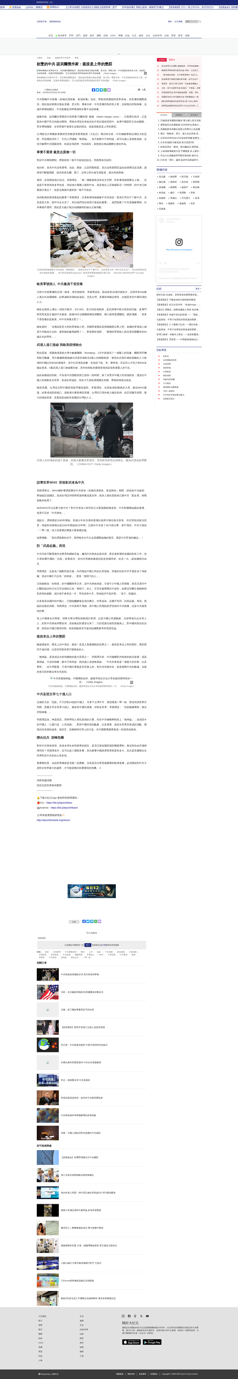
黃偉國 (162, 187)
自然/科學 (157, 35)
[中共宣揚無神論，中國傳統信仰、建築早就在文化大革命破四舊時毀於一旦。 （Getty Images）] (91, 680)
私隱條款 (154, 1374)
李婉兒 (173, 198)
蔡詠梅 (196, 187)
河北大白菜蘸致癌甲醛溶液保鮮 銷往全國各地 (180, 155)
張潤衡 (182, 192)
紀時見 (166, 356)
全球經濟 (57, 952)
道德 (47, 952)
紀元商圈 (178, 21)
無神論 (64, 957)
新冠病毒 (121, 952)
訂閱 (104, 945)
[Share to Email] (109, 90)
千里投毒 (111, 955)
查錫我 (182, 203)
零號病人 (90, 955)
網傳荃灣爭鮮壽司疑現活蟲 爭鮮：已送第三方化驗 (181, 70)
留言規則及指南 (42, 938)
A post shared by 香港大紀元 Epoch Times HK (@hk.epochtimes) (187, 278)
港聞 (85, 35)
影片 (40, 1321)
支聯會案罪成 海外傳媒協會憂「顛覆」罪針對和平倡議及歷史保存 (181, 92)
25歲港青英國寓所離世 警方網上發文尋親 (180, 120)
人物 (40, 1360)
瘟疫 (99, 952)
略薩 (134, 955)
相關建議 (119, 1374)
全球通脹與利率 (170, 360)
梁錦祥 (173, 182)
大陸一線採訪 (169, 391)
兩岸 (92, 35)
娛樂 (187, 35)
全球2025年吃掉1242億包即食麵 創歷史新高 (181, 138)
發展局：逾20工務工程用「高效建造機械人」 (180, 83)
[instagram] (123, 1316)
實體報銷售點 (55, 21)
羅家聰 (196, 182)
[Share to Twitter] (97, 90)
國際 (99, 35)
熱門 (78, 35)
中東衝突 (167, 372)
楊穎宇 (185, 187)
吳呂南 (185, 182)
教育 (180, 35)
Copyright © (167, 1374)
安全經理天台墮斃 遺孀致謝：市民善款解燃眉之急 (181, 66)
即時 (71, 35)
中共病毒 (109, 952)
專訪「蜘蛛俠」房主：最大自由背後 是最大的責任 (180, 133)
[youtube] (147, 1316)
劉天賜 (185, 176)
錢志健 (162, 182)
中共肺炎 (53, 957)
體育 (173, 35)
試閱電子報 (42, 21)
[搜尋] (200, 21)
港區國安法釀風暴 (170, 387)
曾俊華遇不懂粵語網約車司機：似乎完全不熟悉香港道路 (180, 79)
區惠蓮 (162, 209)
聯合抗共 (75, 957)
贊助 (170, 21)
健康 (141, 35)
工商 (82, 1356)
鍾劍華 (173, 176)
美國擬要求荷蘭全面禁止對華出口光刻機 (180, 129)
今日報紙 (42, 1316)
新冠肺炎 (55, 955)
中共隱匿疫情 (70, 952)
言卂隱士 (186, 198)
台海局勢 (167, 364)
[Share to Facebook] (93, 90)
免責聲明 (142, 1374)
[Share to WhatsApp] (105, 90)
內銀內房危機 (169, 379)
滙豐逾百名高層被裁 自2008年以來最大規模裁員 (180, 125)
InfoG (113, 35)
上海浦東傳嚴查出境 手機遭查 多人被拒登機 (180, 151)
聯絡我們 (131, 1374)
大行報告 (167, 383)
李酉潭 (42, 957)
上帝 (91, 952)
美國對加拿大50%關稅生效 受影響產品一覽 (180, 97)
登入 (88, 945)
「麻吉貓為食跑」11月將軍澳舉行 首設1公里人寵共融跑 (180, 75)
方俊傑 (196, 176)
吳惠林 (162, 198)
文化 (148, 35)
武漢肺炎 (43, 955)
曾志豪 (162, 176)
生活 (134, 35)
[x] (141, 1316)
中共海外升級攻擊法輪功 (173, 395)
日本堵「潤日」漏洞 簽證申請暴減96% (179, 160)
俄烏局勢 (167, 375)
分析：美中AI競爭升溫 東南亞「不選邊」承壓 (180, 88)
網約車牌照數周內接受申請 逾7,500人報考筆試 (180, 101)
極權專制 (79, 955)
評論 (127, 35)
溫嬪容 (171, 203)
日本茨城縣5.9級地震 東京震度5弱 (177, 142)
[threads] (135, 1316)
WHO (101, 955)
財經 (106, 35)
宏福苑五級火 (169, 399)
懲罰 (83, 952)
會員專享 (62, 35)
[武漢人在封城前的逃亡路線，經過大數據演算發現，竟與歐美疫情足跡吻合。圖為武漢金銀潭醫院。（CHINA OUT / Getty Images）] (91, 430)
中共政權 (67, 955)
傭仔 (172, 192)
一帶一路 (87, 957)
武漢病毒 (133, 952)
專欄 (120, 35)
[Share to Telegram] (101, 90)
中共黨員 (123, 955)
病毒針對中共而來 (62, 58)
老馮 (197, 198)
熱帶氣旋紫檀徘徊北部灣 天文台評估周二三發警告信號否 (181, 106)
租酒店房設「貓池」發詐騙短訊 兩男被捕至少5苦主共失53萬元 (180, 147)
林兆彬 (162, 192)
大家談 (40, 58)
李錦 (193, 192)
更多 (193, 203)
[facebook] (129, 1316)
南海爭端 (167, 368)
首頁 (50, 35)
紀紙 (166, 35)
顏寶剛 (173, 187)
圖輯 (82, 1351)
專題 (77, 58)
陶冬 (161, 203)
